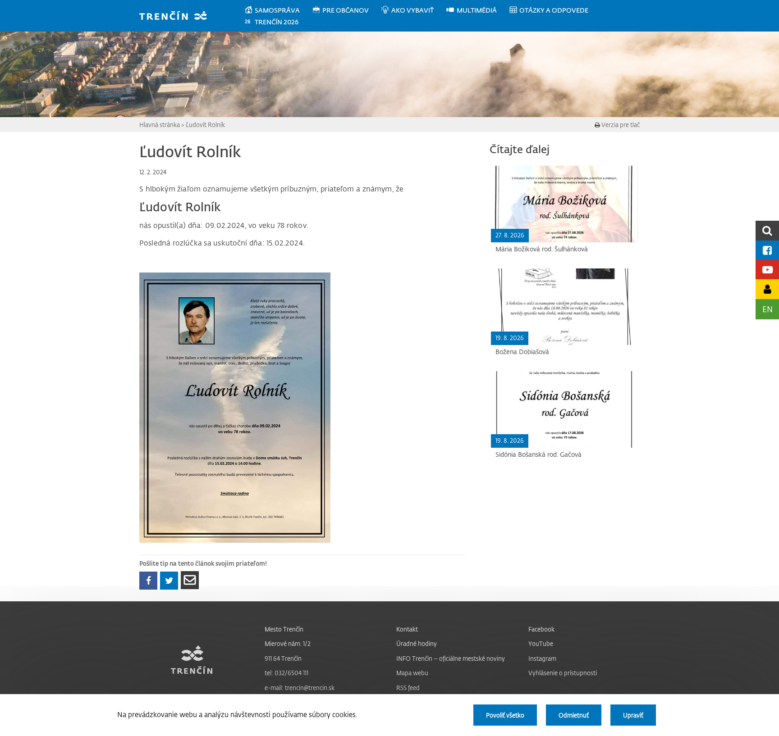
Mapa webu (412, 673)
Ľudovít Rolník (205, 124)
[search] (767, 230)
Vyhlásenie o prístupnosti (562, 673)
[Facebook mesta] (767, 250)
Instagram (542, 658)
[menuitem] (278, 10)
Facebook (541, 629)
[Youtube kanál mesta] (767, 269)
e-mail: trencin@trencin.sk (300, 687)
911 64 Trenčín (283, 658)
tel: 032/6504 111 (286, 673)
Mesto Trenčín (284, 629)
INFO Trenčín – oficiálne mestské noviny (450, 658)
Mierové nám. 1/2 (288, 643)
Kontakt (407, 629)
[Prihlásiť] (767, 289)
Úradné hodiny (416, 643)
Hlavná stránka (159, 124)
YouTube (540, 643)
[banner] (177, 16)
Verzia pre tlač (620, 124)
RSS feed (408, 687)
